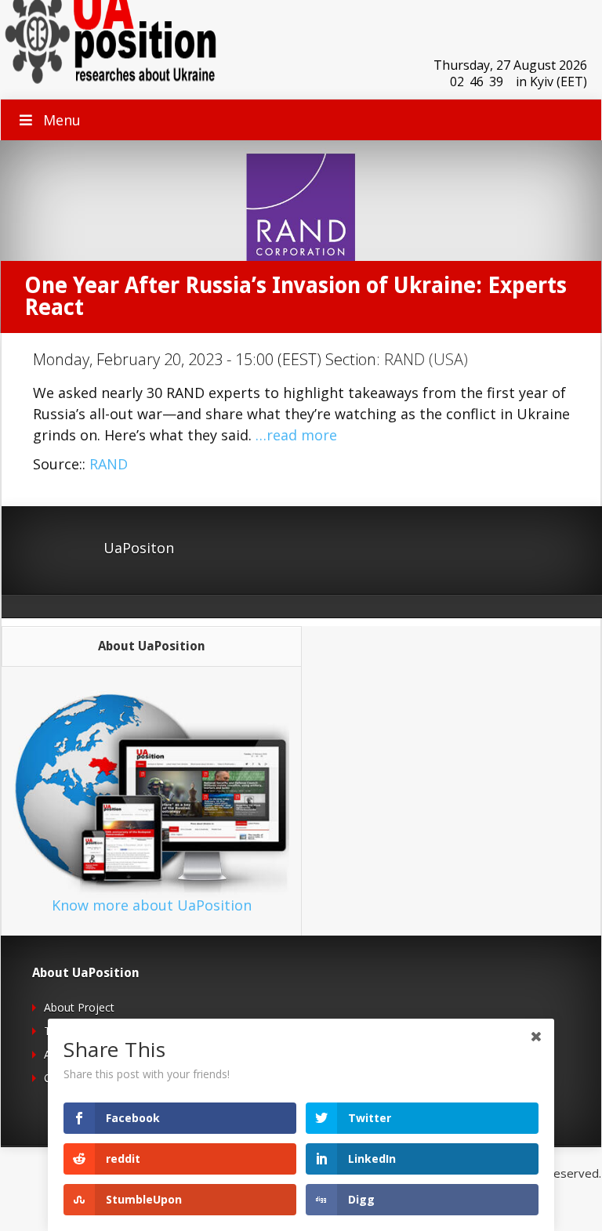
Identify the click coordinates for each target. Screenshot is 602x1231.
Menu (62, 119)
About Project (79, 1007)
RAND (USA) (426, 359)
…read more (296, 434)
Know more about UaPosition (152, 905)
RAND (108, 463)
